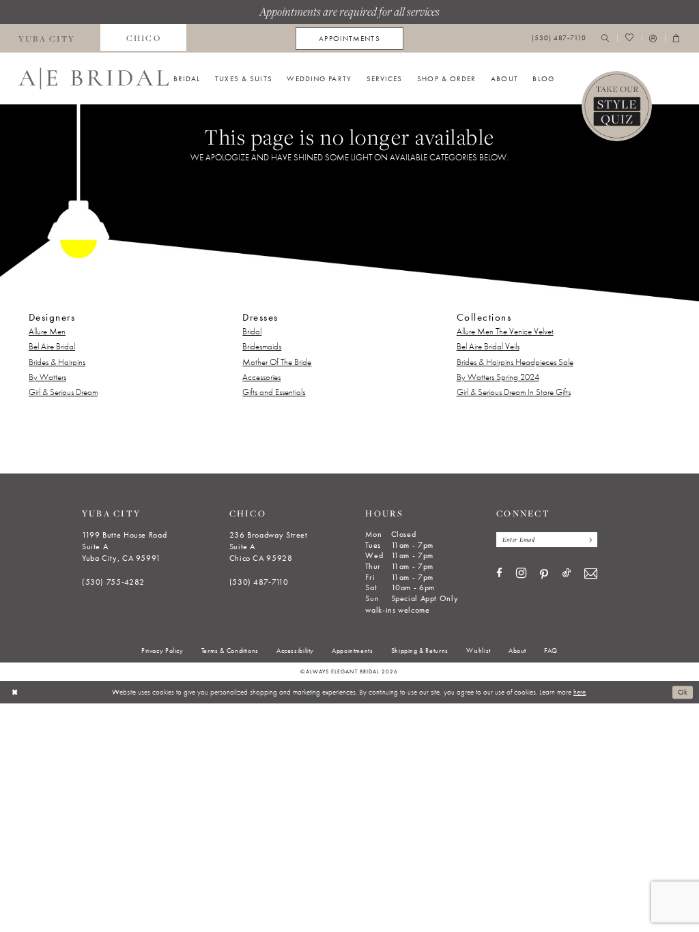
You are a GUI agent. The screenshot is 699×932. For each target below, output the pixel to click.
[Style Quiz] (617, 106)
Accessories (261, 377)
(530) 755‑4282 (113, 582)
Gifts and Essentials (273, 392)
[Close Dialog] (14, 692)
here (579, 692)
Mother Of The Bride (276, 362)
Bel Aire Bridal (52, 346)
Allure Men (47, 331)
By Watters (47, 377)
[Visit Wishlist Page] (629, 38)
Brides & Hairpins (57, 362)
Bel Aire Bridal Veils (488, 346)
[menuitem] (143, 38)
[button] (653, 38)
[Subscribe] (588, 539)
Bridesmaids (261, 346)
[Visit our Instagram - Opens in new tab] (521, 574)
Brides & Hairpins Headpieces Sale (515, 362)
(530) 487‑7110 (259, 582)
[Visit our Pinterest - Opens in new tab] (544, 574)
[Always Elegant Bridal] (93, 78)
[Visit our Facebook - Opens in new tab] (499, 573)
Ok (683, 692)
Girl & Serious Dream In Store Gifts (514, 392)
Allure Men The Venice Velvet (505, 331)
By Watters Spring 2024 (498, 377)
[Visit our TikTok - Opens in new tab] (566, 573)
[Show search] (605, 38)
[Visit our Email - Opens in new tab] (590, 574)
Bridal (251, 331)
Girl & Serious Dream (63, 392)
